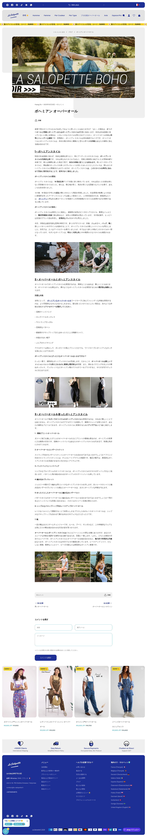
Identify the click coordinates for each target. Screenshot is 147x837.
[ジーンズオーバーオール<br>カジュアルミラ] (128, 691)
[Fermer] (34, 782)
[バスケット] (139, 15)
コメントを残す (45, 658)
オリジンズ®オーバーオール (86, 722)
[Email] (26, 5)
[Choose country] (138, 4)
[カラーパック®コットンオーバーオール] (19, 691)
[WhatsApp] (31, 5)
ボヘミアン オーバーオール (85, 32)
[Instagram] (7, 5)
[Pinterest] (17, 5)
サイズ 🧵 (9, 824)
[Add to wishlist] (34, 668)
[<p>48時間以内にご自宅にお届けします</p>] (73, 5)
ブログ (70, 32)
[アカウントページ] (129, 15)
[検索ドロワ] (123, 15)
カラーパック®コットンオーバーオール (18, 722)
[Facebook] (12, 5)
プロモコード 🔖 (19, 824)
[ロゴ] (12, 15)
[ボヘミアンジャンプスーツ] (73, 392)
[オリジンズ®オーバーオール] (91, 691)
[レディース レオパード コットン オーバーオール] (55, 691)
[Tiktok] (21, 5)
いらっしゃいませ (59, 32)
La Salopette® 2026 (38, 830)
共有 (39, 120)
